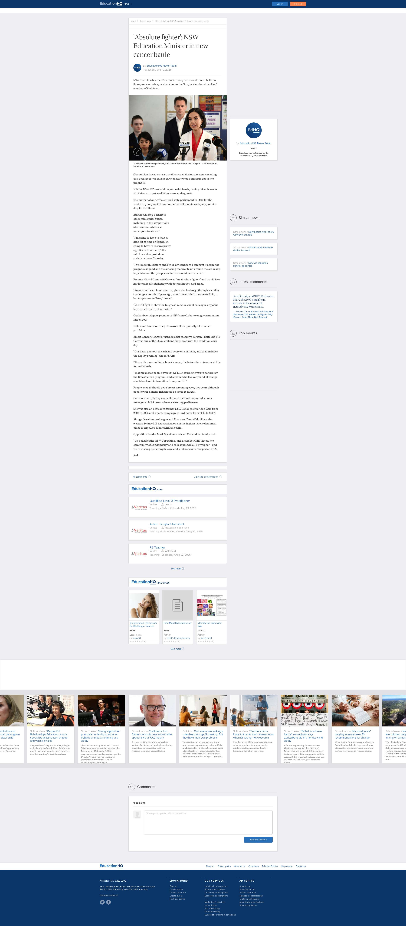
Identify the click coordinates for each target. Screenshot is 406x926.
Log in (280, 4)
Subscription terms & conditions (220, 914)
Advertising (245, 886)
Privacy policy (224, 866)
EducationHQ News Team (162, 65)
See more (176, 568)
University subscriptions (216, 892)
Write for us (239, 866)
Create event (176, 895)
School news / (253, 233)
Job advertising (212, 908)
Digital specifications (249, 899)
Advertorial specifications (251, 902)
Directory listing (212, 911)
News (133, 21)
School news (145, 21)
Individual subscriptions (216, 886)
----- (206, 899)
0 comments (140, 476)
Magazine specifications (251, 895)
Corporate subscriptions (216, 895)
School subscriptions (215, 889)
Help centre (287, 866)
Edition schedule (247, 892)
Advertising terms (248, 905)
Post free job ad (177, 899)
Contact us (301, 866)
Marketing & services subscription (215, 904)
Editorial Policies (270, 866)
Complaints (253, 866)
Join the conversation (206, 476)
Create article (176, 889)
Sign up (298, 4)
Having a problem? (109, 895)
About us (210, 866)
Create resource (178, 892)
